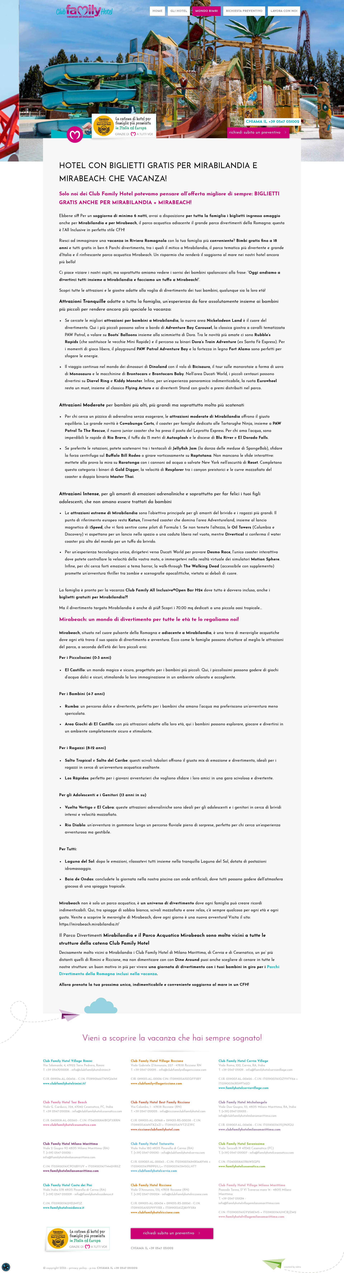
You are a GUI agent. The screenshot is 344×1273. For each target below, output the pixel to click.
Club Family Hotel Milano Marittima (70, 1144)
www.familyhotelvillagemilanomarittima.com (251, 1216)
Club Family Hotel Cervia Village (243, 1061)
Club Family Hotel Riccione (151, 1185)
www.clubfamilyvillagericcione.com (156, 1083)
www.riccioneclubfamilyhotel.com (155, 1129)
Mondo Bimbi (206, 11)
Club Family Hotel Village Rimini (67, 1061)
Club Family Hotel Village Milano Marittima (252, 1185)
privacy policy (78, 1268)
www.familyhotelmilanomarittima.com (71, 1171)
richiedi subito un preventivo (255, 133)
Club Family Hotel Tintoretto (152, 1144)
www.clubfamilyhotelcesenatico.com (69, 1125)
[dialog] (6, 1267)
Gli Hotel (178, 11)
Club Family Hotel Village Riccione (157, 1061)
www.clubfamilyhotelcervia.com (154, 1171)
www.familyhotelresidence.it (63, 1207)
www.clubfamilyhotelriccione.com (155, 1212)
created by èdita (292, 1267)
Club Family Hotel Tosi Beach (65, 1102)
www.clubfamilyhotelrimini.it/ (64, 1083)
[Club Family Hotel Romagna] (84, 9)
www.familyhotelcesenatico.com (242, 1166)
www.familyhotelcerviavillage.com (244, 1088)
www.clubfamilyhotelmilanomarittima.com (250, 1129)
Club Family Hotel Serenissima (241, 1144)
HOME (157, 11)
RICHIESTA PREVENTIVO (244, 11)
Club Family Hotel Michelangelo (243, 1102)
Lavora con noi (284, 11)
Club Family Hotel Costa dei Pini (67, 1185)
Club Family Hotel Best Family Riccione (160, 1102)
